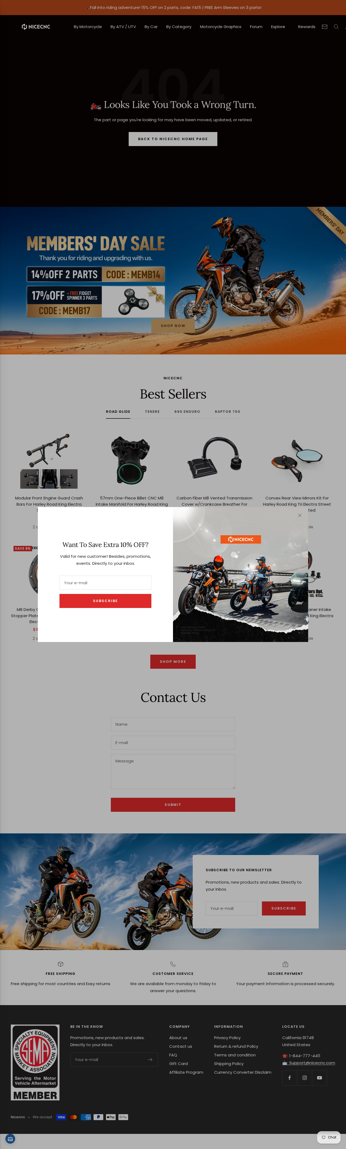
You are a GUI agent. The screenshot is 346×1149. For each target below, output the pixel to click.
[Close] (300, 515)
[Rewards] (10, 1139)
